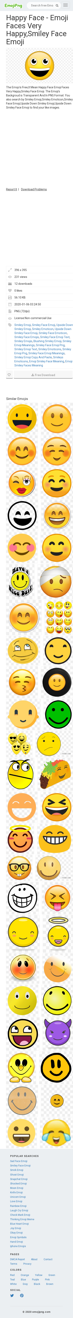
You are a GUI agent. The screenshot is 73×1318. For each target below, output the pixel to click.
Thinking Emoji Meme (22, 1219)
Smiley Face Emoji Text (55, 337)
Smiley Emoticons (49, 349)
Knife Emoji (16, 1192)
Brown (49, 1284)
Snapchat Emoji (19, 1179)
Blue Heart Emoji (19, 1223)
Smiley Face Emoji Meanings (46, 353)
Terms (13, 1263)
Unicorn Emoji (18, 1197)
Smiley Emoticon (43, 329)
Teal (12, 1279)
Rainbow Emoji (18, 1206)
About (34, 1259)
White (13, 1284)
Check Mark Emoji (20, 1215)
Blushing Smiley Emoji (47, 341)
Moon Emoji (16, 1188)
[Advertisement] (36, 148)
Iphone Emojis (18, 1246)
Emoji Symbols (18, 1237)
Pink (47, 1279)
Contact (48, 1259)
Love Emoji (16, 1201)
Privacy (27, 1263)
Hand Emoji (16, 1241)
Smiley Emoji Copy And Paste (33, 357)
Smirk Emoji (16, 1170)
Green (51, 1275)
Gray (25, 1284)
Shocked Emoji (18, 1183)
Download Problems (34, 189)
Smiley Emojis (23, 341)
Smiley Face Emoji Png (50, 345)
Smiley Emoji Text (25, 349)
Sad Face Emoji (18, 1161)
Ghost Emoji (17, 1174)
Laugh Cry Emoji (19, 1210)
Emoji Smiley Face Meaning (46, 361)
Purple (35, 1279)
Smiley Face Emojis (26, 337)
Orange (25, 1275)
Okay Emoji (16, 1232)
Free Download (45, 375)
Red (12, 1275)
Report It (11, 189)
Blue (23, 1279)
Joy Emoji (15, 1228)
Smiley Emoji (22, 325)
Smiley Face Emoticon (53, 333)
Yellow (38, 1275)
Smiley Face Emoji (43, 325)
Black (37, 1284)
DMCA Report (17, 1259)
